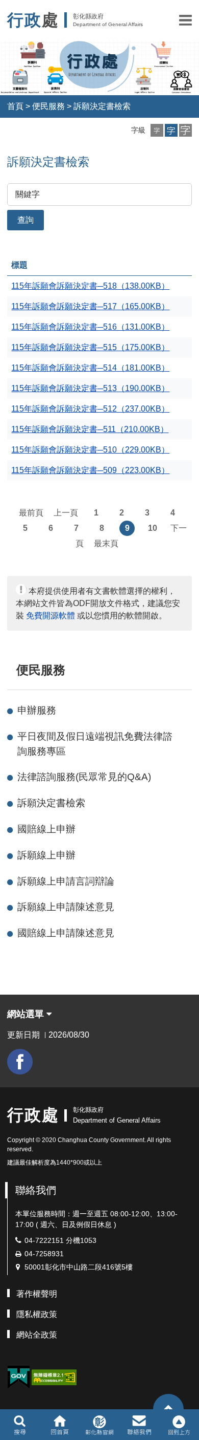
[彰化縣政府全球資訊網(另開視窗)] (99, 1424)
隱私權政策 (36, 1314)
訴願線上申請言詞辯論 (65, 881)
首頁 (15, 106)
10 (152, 528)
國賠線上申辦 (46, 829)
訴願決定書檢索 (102, 106)
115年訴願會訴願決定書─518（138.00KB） (90, 286)
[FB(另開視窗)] (20, 1061)
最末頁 (106, 543)
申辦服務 (36, 710)
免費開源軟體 (50, 615)
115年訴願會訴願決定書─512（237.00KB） (90, 408)
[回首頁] (59, 1424)
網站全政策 (36, 1334)
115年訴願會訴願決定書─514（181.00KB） (90, 367)
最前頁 (31, 512)
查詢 (25, 220)
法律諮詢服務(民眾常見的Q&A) (84, 776)
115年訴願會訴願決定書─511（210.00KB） (89, 429)
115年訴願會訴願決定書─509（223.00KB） (90, 470)
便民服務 (48, 106)
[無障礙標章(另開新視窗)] (54, 1376)
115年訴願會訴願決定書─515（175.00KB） (90, 347)
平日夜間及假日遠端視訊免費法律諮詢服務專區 (94, 744)
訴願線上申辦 (46, 855)
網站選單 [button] (26, 1014)
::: (11, 669)
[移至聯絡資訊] (139, 1424)
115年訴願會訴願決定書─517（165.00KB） (90, 306)
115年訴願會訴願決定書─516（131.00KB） (90, 327)
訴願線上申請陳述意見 (65, 906)
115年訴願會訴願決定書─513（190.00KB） (90, 388)
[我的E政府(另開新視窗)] (18, 1377)
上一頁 (66, 512)
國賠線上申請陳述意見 (65, 933)
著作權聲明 (36, 1293)
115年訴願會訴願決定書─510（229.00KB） (90, 449)
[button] (185, 20)
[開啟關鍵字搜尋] (20, 1424)
